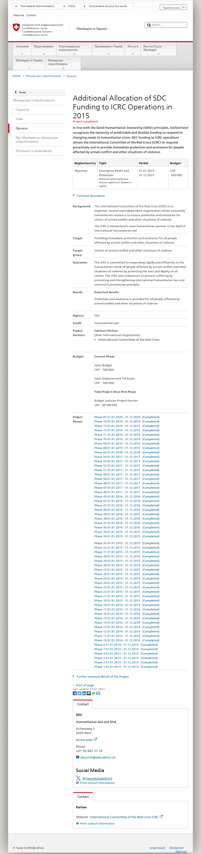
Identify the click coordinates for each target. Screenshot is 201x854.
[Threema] (89, 693)
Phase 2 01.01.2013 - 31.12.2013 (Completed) (126, 662)
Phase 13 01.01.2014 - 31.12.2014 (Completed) (126, 627)
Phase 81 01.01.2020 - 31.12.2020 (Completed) (126, 417)
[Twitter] (79, 693)
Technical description (90, 195)
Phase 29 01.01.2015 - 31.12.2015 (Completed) (126, 560)
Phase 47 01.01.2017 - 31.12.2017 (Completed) (126, 487)
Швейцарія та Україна (29, 60)
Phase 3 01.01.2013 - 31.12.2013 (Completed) (126, 657)
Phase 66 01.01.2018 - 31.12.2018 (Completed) (126, 452)
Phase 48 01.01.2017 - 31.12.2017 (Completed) (126, 483)
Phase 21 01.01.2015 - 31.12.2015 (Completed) (126, 596)
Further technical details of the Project (102, 676)
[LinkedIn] (84, 693)
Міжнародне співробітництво (58, 62)
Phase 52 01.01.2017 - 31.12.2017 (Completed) (126, 465)
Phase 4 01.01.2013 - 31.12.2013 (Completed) (126, 653)
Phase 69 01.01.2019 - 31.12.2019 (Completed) (126, 443)
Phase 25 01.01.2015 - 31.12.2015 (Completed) (126, 578)
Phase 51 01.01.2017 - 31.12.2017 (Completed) (126, 470)
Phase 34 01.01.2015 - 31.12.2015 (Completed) (126, 536)
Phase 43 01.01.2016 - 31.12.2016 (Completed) (126, 496)
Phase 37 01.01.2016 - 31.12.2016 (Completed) (126, 523)
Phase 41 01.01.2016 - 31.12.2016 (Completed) (126, 505)
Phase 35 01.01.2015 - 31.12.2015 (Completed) (126, 531)
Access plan (84, 740)
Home (16, 76)
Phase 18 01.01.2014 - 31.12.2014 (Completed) (126, 604)
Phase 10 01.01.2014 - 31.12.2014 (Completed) (126, 640)
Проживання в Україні (108, 46)
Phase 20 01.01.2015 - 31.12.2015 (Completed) (126, 600)
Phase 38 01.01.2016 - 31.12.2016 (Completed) (126, 518)
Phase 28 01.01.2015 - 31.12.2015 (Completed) (126, 565)
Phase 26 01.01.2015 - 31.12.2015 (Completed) (126, 574)
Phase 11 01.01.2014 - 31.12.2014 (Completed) (126, 635)
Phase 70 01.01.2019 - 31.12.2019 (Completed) (126, 439)
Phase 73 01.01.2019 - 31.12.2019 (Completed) (126, 425)
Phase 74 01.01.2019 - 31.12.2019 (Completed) (126, 421)
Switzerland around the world (108, 6)
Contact (81, 704)
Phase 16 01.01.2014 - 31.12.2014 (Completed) (126, 613)
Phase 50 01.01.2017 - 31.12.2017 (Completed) (126, 474)
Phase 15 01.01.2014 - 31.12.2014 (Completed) (126, 618)
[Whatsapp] (93, 693)
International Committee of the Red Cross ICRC (124, 817)
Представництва (44, 46)
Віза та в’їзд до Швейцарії (152, 48)
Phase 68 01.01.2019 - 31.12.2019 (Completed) (126, 447)
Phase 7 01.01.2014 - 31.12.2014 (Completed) (126, 649)
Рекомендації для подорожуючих (69, 48)
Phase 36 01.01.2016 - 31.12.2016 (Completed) (126, 527)
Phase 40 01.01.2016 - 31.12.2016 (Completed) (126, 509)
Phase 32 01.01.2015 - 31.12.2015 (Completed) (126, 547)
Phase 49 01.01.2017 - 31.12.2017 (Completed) (126, 478)
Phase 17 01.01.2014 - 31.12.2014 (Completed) (126, 609)
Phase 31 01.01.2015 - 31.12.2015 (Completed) (126, 551)
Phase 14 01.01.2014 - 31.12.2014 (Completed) (126, 622)
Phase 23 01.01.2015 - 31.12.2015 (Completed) (126, 587)
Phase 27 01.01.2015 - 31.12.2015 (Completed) (126, 569)
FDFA (71, 6)
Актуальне (22, 46)
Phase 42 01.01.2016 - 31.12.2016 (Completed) (126, 500)
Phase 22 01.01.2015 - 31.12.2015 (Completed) (126, 591)
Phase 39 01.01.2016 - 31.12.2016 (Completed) (126, 514)
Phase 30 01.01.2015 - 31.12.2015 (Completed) (126, 556)
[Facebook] (75, 693)
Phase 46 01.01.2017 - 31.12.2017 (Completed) (126, 492)
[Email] (98, 693)
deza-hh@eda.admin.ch (97, 757)
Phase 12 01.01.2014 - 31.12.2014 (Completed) (126, 631)
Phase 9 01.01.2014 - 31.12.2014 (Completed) (126, 644)
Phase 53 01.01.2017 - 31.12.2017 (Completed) (126, 461)
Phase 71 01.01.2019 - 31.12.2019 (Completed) (126, 434)
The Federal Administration (37, 6)
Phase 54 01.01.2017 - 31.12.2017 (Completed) (126, 456)
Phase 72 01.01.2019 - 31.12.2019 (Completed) (126, 430)
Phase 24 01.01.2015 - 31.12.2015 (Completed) (126, 582)
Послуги (133, 46)
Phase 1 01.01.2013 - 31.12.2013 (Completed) (126, 666)
